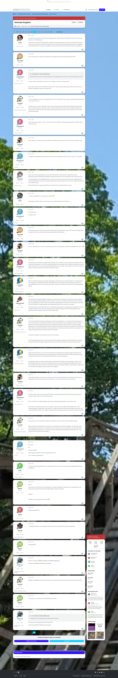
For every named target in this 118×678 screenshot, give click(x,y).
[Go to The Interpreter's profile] (20, 156)
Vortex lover (20, 565)
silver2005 (20, 103)
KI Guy (20, 42)
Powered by (99, 675)
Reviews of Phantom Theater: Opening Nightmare (25, 18)
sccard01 (18, 26)
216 (39, 31)
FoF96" (20, 470)
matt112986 (20, 60)
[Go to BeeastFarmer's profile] (20, 72)
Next (51, 31)
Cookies (20, 675)
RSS (25, 675)
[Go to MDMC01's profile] (20, 484)
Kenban (20, 514)
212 (28, 31)
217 (42, 31)
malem (20, 200)
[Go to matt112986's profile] (20, 56)
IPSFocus (78, 675)
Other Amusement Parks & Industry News (40, 26)
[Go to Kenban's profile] (20, 510)
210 (23, 31)
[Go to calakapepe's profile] (20, 140)
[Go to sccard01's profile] (15, 26)
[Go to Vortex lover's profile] (20, 560)
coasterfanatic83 (20, 303)
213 (31, 31)
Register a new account (31, 641)
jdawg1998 (20, 179)
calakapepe (20, 144)
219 (47, 31)
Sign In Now (66, 641)
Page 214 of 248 (59, 31)
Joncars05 (20, 530)
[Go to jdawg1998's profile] (20, 174)
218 (45, 31)
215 (36, 31)
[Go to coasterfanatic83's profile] (20, 299)
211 (25, 31)
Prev (17, 31)
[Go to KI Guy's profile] (20, 38)
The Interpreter (20, 160)
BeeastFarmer (20, 77)
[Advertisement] (96, 649)
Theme (74, 675)
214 (34, 31)
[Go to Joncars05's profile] (20, 526)
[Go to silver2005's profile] (20, 99)
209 (20, 31)
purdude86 (20, 285)
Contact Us (16, 675)
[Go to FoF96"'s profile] (20, 466)
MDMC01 (20, 488)
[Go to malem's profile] (20, 195)
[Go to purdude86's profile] (20, 280)
